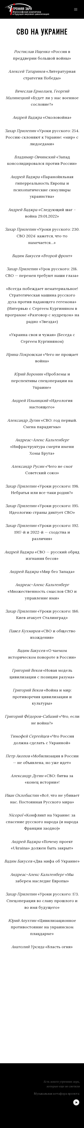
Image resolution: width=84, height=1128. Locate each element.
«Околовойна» (42, 117)
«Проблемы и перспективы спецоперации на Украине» (42, 381)
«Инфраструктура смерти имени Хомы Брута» (42, 446)
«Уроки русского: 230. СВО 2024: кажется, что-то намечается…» (42, 236)
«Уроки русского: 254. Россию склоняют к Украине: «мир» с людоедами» (42, 137)
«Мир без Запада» (42, 571)
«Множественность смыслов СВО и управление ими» (42, 591)
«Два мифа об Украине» (42, 861)
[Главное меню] (76, 9)
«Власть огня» (42, 946)
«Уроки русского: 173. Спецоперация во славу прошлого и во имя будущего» (42, 901)
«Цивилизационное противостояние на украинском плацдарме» (42, 927)
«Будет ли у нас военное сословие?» (42, 98)
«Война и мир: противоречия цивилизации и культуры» (42, 697)
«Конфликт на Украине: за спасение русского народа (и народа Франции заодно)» (42, 822)
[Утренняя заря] (26, 9)
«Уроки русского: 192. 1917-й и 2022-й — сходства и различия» (42, 532)
